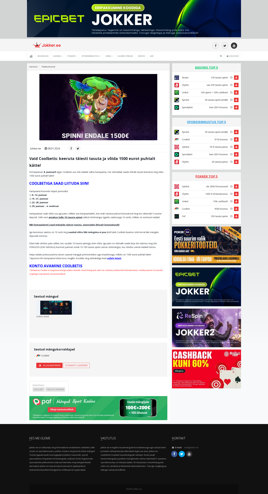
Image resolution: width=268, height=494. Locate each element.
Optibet (185, 146)
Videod (141, 56)
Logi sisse (233, 56)
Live (152, 56)
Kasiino (57, 56)
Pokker (71, 56)
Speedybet (186, 154)
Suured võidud (125, 56)
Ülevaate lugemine (76, 365)
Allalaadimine (51, 365)
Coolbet (45, 355)
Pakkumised (48, 66)
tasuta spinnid (55, 389)
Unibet (184, 92)
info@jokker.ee (191, 447)
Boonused (43, 56)
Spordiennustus (90, 56)
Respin (185, 77)
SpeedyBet (187, 107)
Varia (108, 56)
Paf (183, 216)
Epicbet (185, 99)
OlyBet (185, 84)
